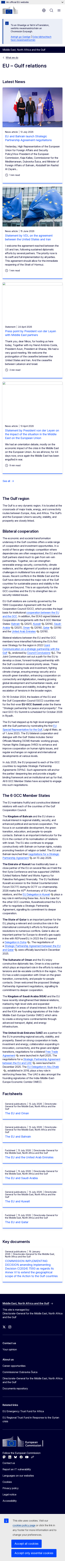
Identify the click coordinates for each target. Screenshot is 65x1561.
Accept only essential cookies (34, 1553)
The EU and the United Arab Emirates (29, 1157)
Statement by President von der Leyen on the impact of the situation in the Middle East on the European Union (32, 434)
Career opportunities (14, 1365)
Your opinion (10, 1349)
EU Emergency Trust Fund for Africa (23, 1411)
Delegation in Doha (15, 942)
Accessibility (10, 1500)
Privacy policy (11, 1488)
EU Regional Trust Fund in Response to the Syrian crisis (31, 1419)
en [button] (43, 10)
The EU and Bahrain (18, 1136)
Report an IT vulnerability (17, 1469)
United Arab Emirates (24, 631)
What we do (12, 57)
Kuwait (37, 623)
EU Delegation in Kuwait (36, 894)
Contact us (9, 1463)
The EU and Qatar (16, 1222)
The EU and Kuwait (17, 1201)
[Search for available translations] (22, 624)
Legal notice (9, 1494)
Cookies (7, 1481)
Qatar (46, 627)
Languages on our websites (18, 1475)
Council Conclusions (38, 652)
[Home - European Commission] (10, 10)
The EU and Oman (17, 1113)
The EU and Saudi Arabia (21, 1178)
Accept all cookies (26, 1543)
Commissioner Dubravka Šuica (20, 1372)
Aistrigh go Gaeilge (20, 36)
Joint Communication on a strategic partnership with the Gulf (31, 649)
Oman (26, 627)
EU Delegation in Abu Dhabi (43, 1066)
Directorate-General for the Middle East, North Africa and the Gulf (32, 1380)
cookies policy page (24, 1525)
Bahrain (15, 623)
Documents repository (15, 1388)
